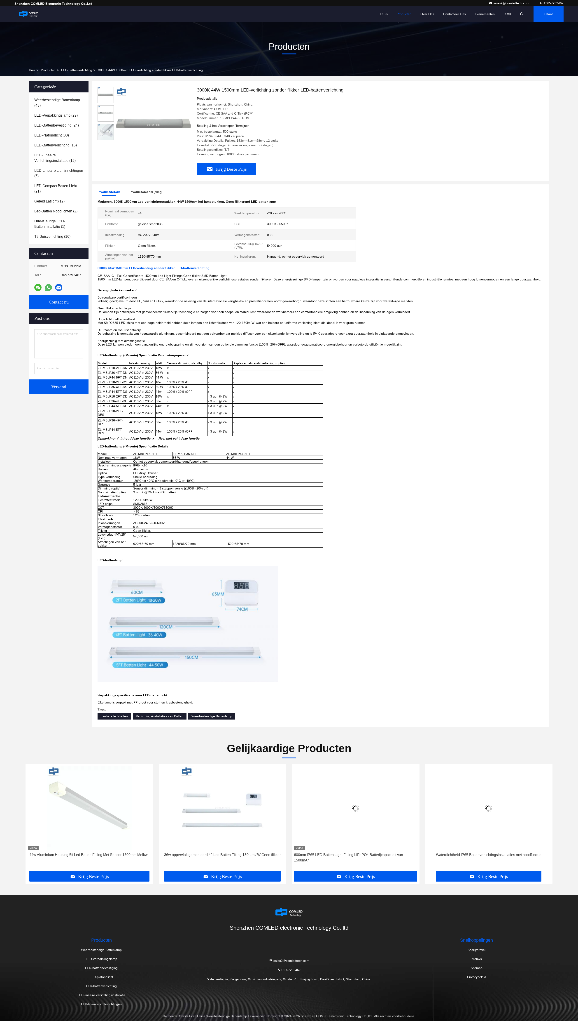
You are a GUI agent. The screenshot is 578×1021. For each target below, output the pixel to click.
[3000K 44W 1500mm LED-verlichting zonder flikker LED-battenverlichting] (153, 125)
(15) (55, 145)
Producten (404, 14)
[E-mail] (59, 287)
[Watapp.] (48, 287)
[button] (34, 819)
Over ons (427, 14)
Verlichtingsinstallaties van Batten (159, 716)
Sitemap (476, 968)
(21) (55, 188)
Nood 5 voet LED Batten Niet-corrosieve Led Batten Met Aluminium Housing (488, 855)
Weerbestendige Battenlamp (211, 716)
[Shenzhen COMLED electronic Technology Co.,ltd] (28, 14)
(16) (52, 236)
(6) (58, 173)
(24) (56, 125)
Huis (32, 70)
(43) (57, 102)
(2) (55, 211)
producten (48, 70)
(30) (51, 135)
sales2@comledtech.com (511, 3)
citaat (548, 14)
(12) (49, 201)
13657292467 (553, 3)
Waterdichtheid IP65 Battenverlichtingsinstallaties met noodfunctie (355, 855)
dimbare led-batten (114, 716)
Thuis (384, 14)
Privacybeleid (476, 977)
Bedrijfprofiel (476, 950)
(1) (49, 223)
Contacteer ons (454, 14)
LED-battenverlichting (76, 70)
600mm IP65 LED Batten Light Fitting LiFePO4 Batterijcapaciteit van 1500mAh (215, 857)
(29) (56, 115)
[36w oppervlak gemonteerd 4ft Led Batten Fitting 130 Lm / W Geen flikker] (89, 808)
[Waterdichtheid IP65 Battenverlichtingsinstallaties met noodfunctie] (355, 808)
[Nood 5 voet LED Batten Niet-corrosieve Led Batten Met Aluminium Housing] (488, 808)
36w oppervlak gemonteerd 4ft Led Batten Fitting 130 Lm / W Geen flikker (89, 855)
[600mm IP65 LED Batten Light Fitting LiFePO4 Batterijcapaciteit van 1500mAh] (222, 808)
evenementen (485, 14)
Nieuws (476, 959)
